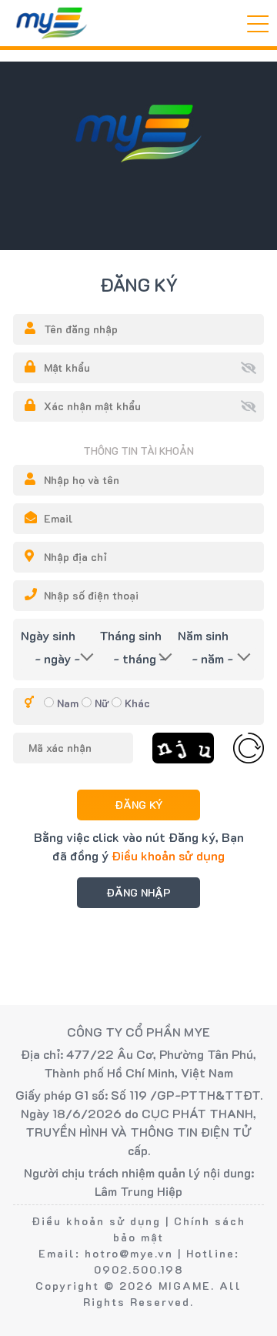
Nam (67, 703)
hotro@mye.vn (129, 1253)
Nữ (101, 703)
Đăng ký (139, 804)
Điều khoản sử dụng (168, 855)
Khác (137, 703)
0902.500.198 (139, 1269)
